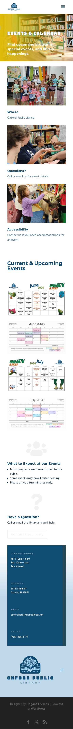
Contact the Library (27, 534)
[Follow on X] (36, 722)
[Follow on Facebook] (28, 722)
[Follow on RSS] (45, 722)
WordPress (38, 708)
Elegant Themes (37, 704)
